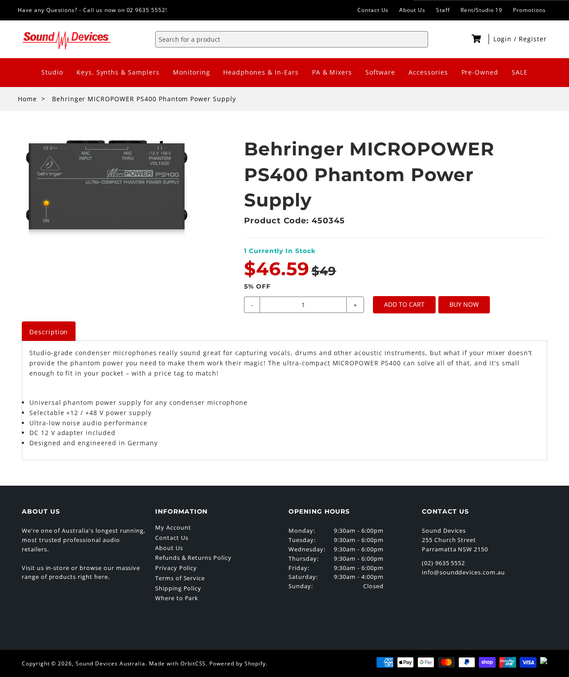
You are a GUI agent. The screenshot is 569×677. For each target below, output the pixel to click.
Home (27, 99)
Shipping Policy (178, 588)
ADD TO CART (404, 304)
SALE (520, 72)
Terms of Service (180, 578)
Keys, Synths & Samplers (118, 72)
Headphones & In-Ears (260, 72)
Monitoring (191, 72)
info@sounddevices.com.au (463, 572)
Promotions (529, 10)
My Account (173, 527)
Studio (52, 72)
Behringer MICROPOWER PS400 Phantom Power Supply (144, 99)
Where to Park (176, 598)
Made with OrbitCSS (177, 663)
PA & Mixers (332, 72)
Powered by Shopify (237, 663)
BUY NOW (464, 304)
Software (380, 72)
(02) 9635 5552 (443, 563)
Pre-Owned (480, 72)
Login (503, 39)
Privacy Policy (176, 568)
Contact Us (373, 10)
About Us (412, 10)
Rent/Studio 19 (481, 10)
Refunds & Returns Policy (193, 558)
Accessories (428, 72)
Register (533, 39)
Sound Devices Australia (110, 663)
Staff (443, 10)
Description (48, 332)
